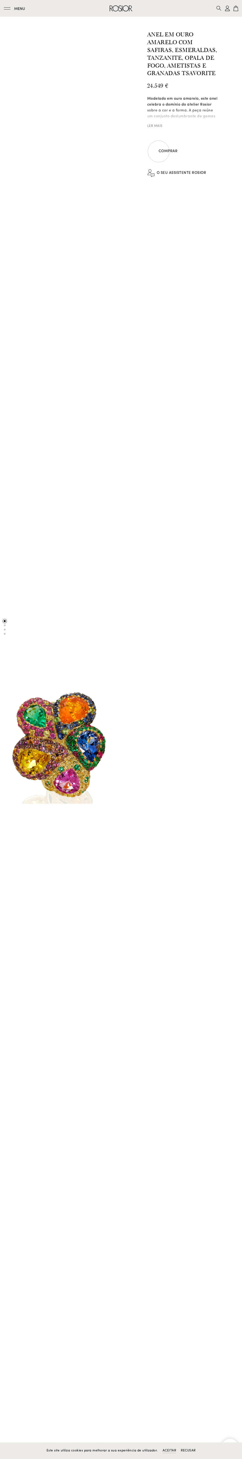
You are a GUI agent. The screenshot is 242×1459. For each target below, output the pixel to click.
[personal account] (227, 8)
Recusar (188, 1450)
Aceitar (169, 1450)
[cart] (235, 8)
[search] (220, 8)
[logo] (121, 8)
